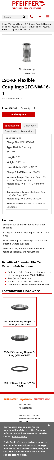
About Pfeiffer (25, 408)
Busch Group (25, 404)
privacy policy (19, 436)
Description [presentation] (30, 125)
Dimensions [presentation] (27, 131)
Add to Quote (18, 114)
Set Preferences (18, 442)
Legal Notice (25, 421)
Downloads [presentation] (11, 131)
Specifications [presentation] (12, 125)
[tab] (12, 126)
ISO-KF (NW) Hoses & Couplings (28, 26)
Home (4, 24)
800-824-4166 (37, 275)
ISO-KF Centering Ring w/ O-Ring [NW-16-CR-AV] (19, 354)
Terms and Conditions (29, 415)
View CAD (30, 73)
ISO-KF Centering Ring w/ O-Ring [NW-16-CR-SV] (19, 323)
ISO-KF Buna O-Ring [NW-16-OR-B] (19, 384)
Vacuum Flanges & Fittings (21, 24)
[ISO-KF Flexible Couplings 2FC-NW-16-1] (27, 51)
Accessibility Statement (30, 418)
